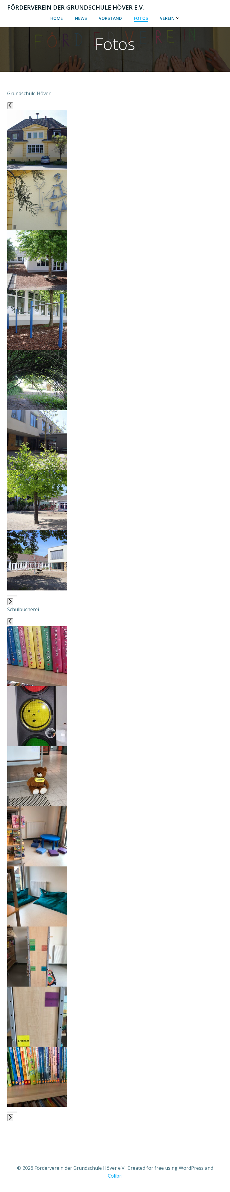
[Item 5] (12, 595)
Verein (167, 18)
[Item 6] (13, 595)
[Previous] (10, 105)
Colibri (115, 1175)
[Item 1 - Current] (7, 595)
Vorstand (110, 18)
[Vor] (10, 601)
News (81, 18)
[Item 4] (11, 595)
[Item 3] (10, 595)
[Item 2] (9, 595)
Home (56, 18)
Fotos (141, 18)
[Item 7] (15, 595)
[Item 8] (16, 595)
